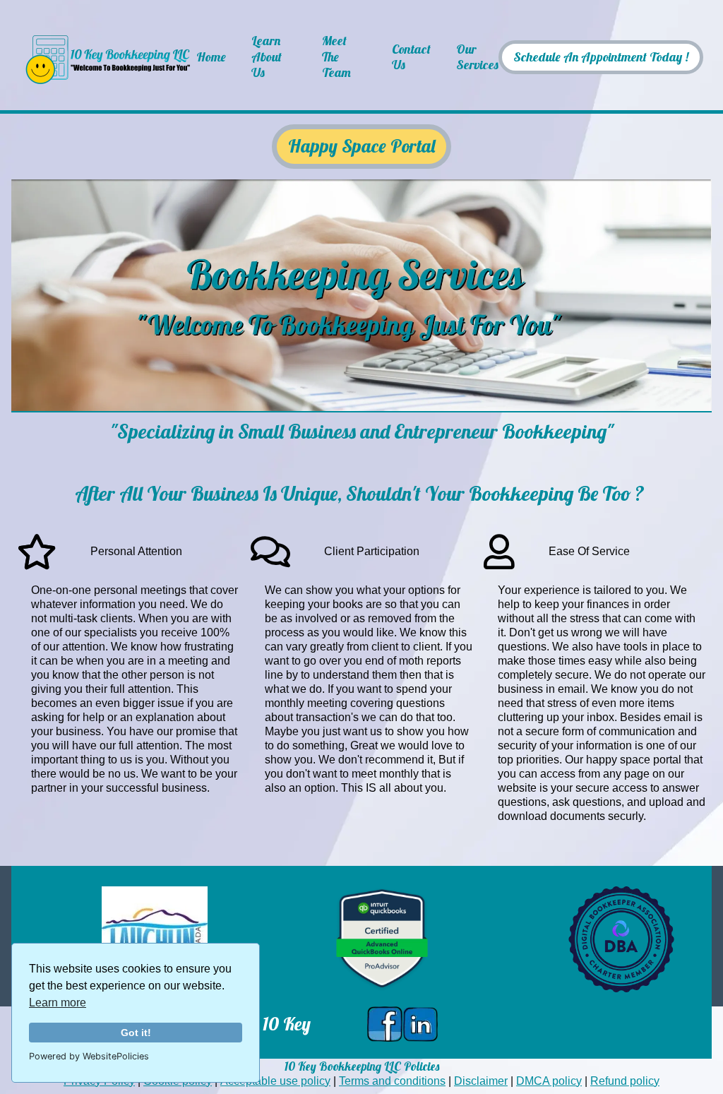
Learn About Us (266, 57)
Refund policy (624, 1081)
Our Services (477, 57)
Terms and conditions (392, 1081)
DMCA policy (549, 1081)
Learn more (57, 1003)
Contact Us (411, 57)
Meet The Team (336, 57)
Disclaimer (481, 1081)
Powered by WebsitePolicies (89, 1056)
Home (211, 57)
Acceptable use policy (275, 1081)
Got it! (136, 1032)
